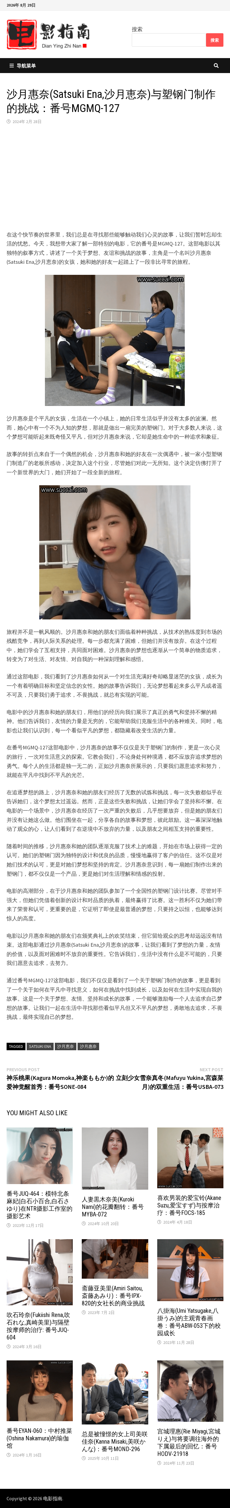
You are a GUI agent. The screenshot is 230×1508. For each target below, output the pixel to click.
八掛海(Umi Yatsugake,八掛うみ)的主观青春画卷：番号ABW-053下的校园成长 (189, 1322)
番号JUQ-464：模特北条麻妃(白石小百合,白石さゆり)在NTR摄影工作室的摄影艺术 (39, 1205)
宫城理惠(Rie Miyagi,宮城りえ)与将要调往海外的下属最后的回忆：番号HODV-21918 (188, 1442)
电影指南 (52, 1498)
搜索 (137, 29)
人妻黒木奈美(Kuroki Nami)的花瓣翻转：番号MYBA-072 (113, 1207)
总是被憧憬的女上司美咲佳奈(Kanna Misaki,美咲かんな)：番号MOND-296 (115, 1441)
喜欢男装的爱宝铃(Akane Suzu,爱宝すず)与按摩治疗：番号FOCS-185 (189, 1205)
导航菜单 (26, 66)
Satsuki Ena (40, 1046)
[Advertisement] (115, 177)
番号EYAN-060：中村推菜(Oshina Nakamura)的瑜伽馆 (39, 1438)
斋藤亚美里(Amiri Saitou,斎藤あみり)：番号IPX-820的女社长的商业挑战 (113, 1296)
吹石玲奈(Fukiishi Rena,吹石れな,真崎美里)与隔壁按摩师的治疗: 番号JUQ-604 (38, 1326)
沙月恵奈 (65, 1046)
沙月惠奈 (88, 1046)
